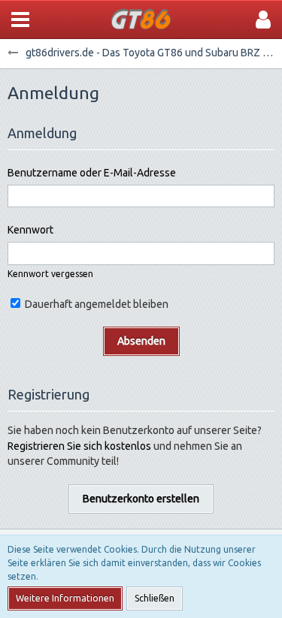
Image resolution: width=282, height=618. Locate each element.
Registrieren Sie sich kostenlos (79, 446)
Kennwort (30, 230)
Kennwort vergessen (50, 274)
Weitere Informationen (65, 598)
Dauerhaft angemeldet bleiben (95, 304)
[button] (20, 20)
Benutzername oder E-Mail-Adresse (92, 173)
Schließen (154, 598)
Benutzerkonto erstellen (141, 499)
